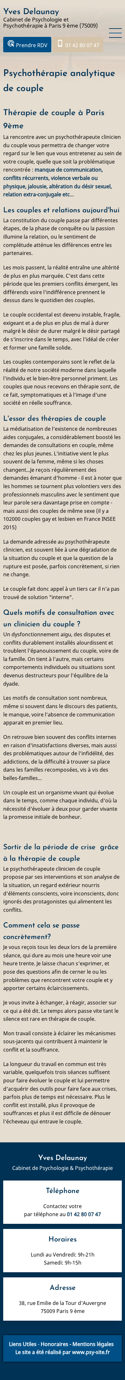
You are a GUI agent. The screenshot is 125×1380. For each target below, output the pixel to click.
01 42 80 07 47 (77, 44)
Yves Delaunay (31, 12)
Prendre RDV (27, 44)
